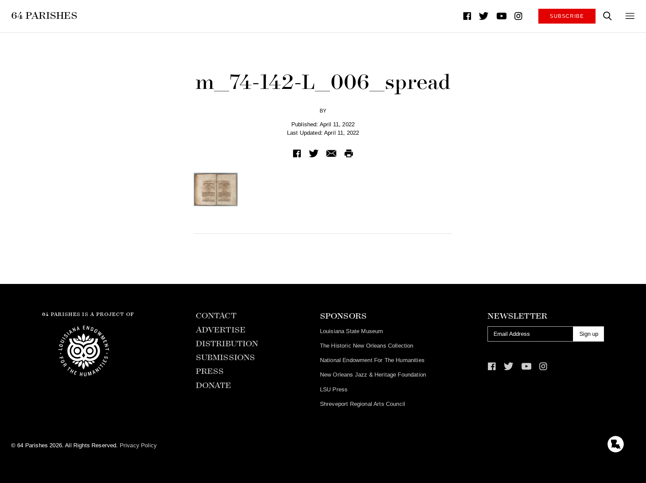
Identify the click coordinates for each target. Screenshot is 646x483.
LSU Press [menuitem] (334, 389)
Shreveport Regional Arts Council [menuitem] (362, 404)
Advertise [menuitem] (221, 330)
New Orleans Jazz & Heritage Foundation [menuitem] (373, 375)
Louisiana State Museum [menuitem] (351, 331)
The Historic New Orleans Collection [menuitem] (367, 346)
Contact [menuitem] (216, 316)
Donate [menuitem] (213, 385)
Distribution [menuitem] (227, 344)
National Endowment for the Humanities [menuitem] (372, 360)
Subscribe (567, 16)
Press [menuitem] (210, 371)
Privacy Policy (138, 445)
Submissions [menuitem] (225, 357)
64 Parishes (44, 15)
